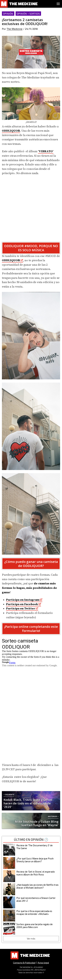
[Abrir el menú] (58, 4)
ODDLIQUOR (11, 131)
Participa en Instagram (22, 600)
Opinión (8, 13)
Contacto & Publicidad (24, 962)
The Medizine (14, 28)
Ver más (31, 938)
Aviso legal (43, 962)
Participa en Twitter (20, 608)
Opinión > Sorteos (28, 13)
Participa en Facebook (22, 604)
